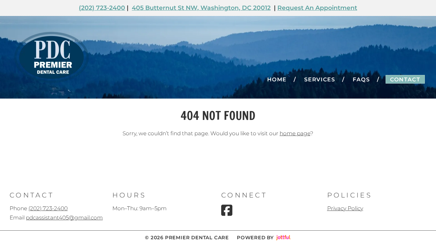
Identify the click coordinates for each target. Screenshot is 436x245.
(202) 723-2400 (102, 7)
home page (295, 133)
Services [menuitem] (319, 79)
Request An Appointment (317, 7)
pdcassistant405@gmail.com (64, 217)
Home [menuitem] (277, 79)
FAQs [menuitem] (361, 79)
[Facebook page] (226, 210)
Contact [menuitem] (405, 79)
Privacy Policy (345, 208)
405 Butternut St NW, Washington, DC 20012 (201, 7)
